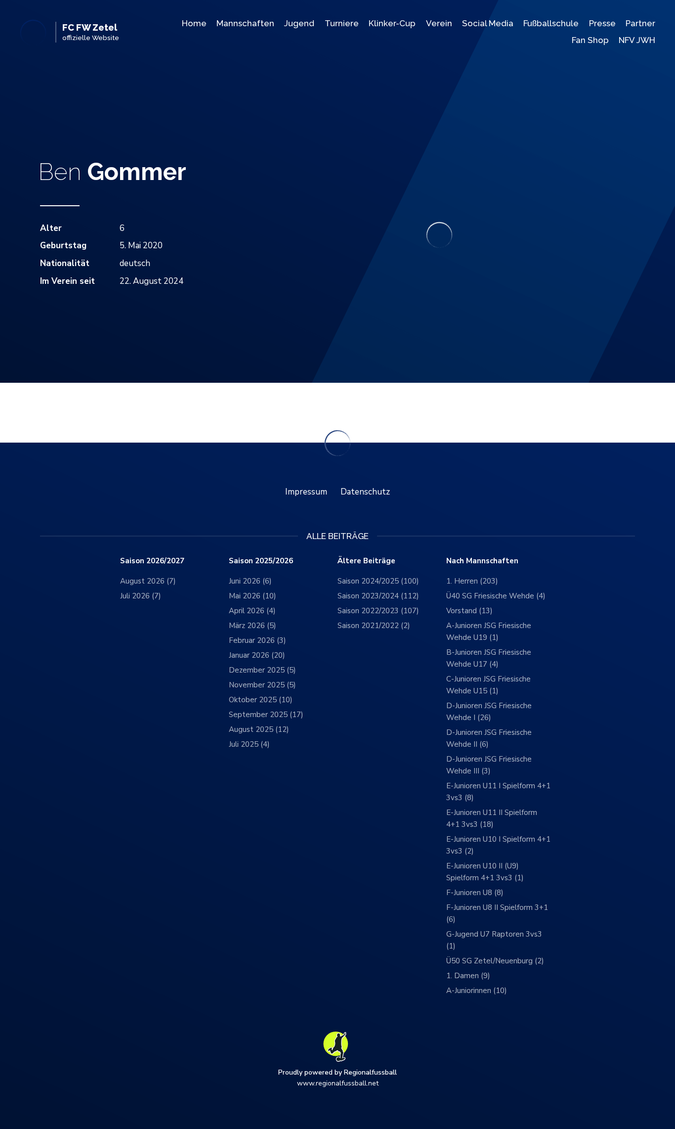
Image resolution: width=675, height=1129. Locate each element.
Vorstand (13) (469, 611)
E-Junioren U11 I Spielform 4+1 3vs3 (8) (498, 792)
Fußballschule (551, 23)
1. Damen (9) (468, 976)
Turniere (342, 23)
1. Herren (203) (472, 581)
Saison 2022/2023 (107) (378, 611)
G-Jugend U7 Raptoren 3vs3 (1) (494, 940)
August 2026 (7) (148, 581)
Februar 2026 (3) (257, 640)
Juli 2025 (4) (249, 744)
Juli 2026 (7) (140, 596)
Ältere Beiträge (366, 561)
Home (194, 23)
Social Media (487, 23)
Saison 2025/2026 (261, 561)
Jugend (299, 23)
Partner (640, 23)
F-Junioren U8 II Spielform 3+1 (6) (497, 913)
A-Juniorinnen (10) (476, 990)
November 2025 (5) (262, 685)
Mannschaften (245, 23)
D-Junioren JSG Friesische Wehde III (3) (489, 765)
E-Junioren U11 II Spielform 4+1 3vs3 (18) (491, 818)
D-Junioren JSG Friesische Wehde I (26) (489, 712)
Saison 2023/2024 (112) (378, 596)
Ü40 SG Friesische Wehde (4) (496, 596)
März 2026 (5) (252, 626)
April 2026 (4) (252, 611)
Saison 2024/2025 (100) (378, 581)
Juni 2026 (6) (250, 581)
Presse (602, 23)
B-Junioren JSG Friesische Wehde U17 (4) (488, 658)
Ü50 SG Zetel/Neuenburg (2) (495, 961)
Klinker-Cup (392, 23)
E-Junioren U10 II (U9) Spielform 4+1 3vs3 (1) (485, 872)
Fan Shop (590, 40)
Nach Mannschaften (482, 561)
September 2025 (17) (266, 715)
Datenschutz (365, 491)
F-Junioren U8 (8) (475, 893)
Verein (439, 23)
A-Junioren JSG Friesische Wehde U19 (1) (488, 631)
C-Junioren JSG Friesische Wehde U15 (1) (488, 685)
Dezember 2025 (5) (262, 670)
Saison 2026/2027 (152, 561)
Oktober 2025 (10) (261, 700)
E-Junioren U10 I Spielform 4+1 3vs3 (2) (498, 845)
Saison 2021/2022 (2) (374, 626)
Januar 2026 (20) (257, 655)
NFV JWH (637, 40)
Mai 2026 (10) (252, 596)
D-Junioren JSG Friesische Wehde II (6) (489, 738)
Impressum (306, 491)
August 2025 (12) (259, 729)
